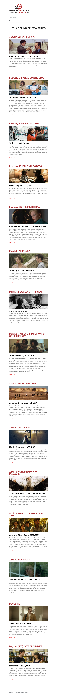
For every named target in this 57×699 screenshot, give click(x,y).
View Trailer (12, 69)
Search (46, 17)
